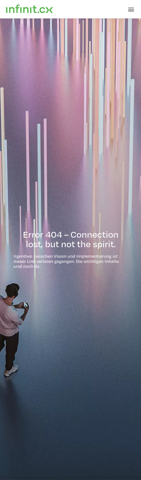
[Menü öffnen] (131, 9)
